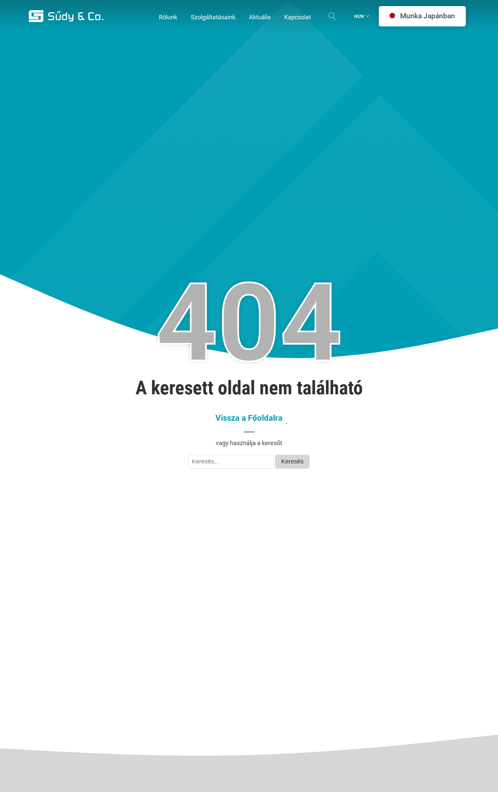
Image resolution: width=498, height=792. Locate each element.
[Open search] (332, 16)
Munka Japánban (427, 16)
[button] (168, 17)
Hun (359, 16)
